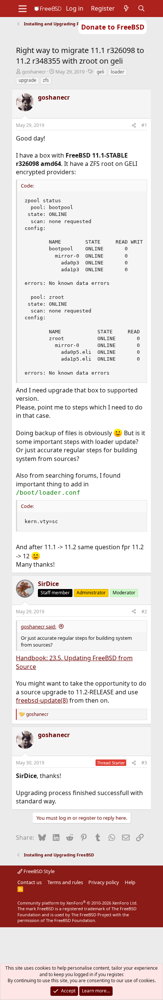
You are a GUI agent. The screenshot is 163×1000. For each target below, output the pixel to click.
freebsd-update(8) (42, 700)
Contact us (29, 882)
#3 (144, 762)
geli (100, 72)
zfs (46, 80)
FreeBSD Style (38, 871)
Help (130, 882)
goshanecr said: (38, 626)
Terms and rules (65, 882)
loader (117, 72)
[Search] (141, 8)
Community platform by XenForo (77, 903)
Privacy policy (103, 882)
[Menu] (22, 8)
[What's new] (126, 8)
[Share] (134, 125)
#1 (144, 125)
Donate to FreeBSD (112, 26)
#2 (144, 611)
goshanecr (34, 71)
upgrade (27, 80)
